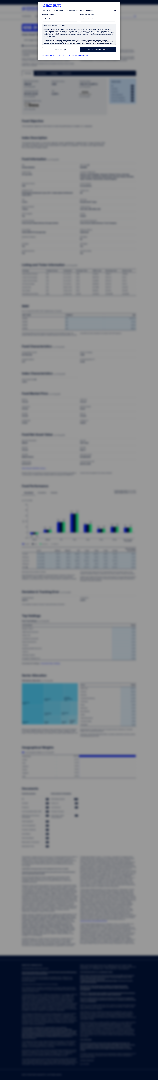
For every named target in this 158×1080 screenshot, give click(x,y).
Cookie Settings (60, 50)
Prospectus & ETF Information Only (77, 55)
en (115, 10)
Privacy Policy (61, 55)
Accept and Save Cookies (98, 50)
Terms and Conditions (49, 55)
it (111, 10)
